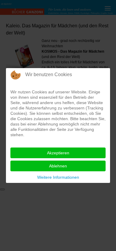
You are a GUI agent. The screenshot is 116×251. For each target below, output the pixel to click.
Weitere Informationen (58, 177)
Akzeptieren (58, 152)
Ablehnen (58, 166)
